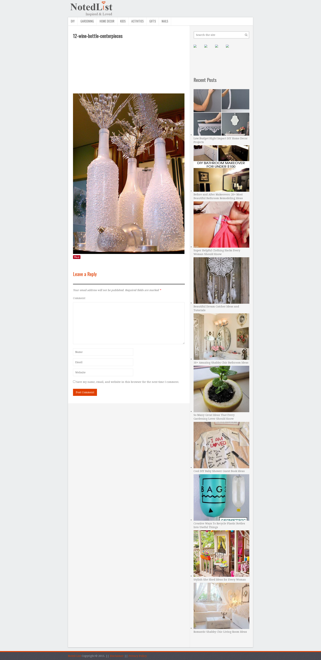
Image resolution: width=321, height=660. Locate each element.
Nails (165, 21)
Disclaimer (117, 655)
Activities (137, 21)
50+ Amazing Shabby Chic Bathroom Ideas (221, 362)
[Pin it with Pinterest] (198, 49)
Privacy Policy (138, 655)
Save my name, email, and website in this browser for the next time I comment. (127, 381)
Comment (79, 298)
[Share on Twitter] (219, 49)
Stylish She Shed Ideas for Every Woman (220, 579)
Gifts (152, 21)
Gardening (87, 21)
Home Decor (107, 21)
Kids (123, 21)
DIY (73, 21)
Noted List (74, 655)
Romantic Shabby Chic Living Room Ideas (220, 631)
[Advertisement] (129, 66)
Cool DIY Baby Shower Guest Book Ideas (219, 471)
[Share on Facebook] (208, 49)
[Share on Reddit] (230, 49)
